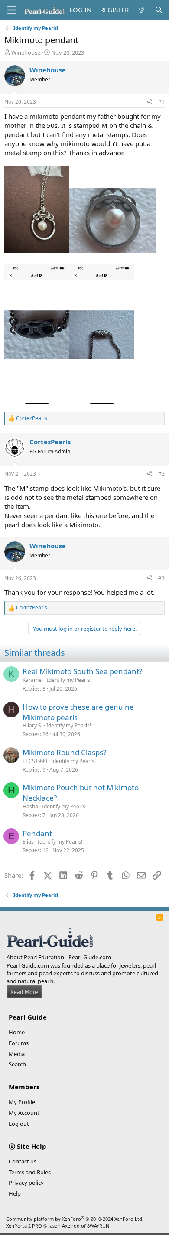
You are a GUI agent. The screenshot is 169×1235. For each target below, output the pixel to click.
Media (17, 1054)
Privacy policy (26, 1182)
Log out (19, 1123)
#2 (161, 473)
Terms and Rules (30, 1172)
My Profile (22, 1102)
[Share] (149, 102)
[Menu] (12, 10)
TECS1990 (35, 761)
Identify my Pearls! (69, 680)
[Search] (158, 10)
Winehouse (25, 52)
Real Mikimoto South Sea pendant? (82, 671)
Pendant (37, 833)
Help (15, 1193)
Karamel (33, 680)
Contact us (22, 1161)
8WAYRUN (98, 1225)
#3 (161, 578)
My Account (24, 1113)
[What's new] (141, 10)
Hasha (30, 806)
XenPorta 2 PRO (24, 1225)
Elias (28, 841)
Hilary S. (32, 725)
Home (17, 1032)
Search (17, 1064)
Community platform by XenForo (74, 1218)
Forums (19, 1043)
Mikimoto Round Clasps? (64, 752)
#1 (161, 101)
